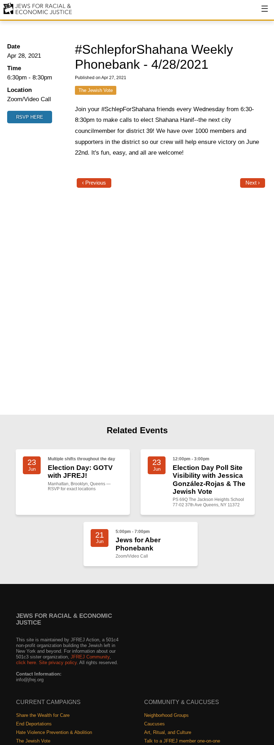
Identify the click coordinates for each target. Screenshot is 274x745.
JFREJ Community (90, 656)
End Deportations (34, 723)
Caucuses (154, 723)
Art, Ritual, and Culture (167, 732)
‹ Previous (94, 183)
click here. (26, 662)
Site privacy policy (58, 662)
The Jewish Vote (95, 90)
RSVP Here (29, 117)
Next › (252, 183)
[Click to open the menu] (260, 12)
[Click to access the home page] (38, 14)
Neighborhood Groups (166, 715)
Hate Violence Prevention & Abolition (54, 732)
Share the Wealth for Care (43, 715)
